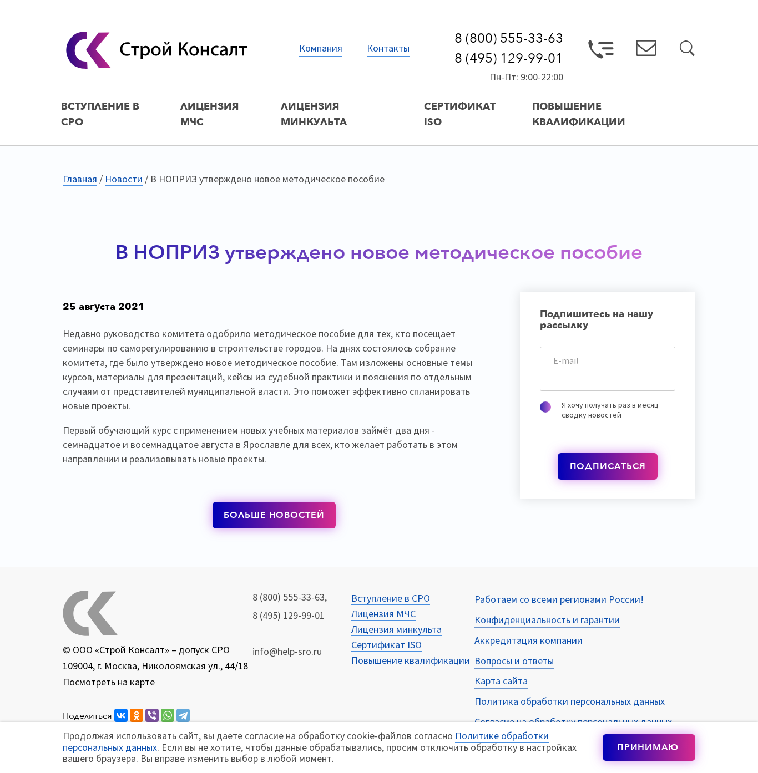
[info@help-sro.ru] (646, 51)
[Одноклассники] (136, 716)
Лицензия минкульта (396, 629)
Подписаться (608, 466)
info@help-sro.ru (287, 651)
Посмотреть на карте (109, 681)
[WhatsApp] (167, 716)
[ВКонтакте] (121, 716)
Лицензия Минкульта (314, 114)
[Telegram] (183, 716)
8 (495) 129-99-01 (508, 59)
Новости (124, 178)
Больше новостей (274, 515)
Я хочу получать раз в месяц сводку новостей (610, 410)
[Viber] (152, 716)
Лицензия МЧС (209, 114)
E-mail (566, 360)
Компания (320, 48)
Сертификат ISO (460, 114)
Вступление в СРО (100, 114)
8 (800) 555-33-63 (508, 39)
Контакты (388, 48)
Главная (80, 178)
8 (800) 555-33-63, (289, 597)
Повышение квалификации (578, 114)
